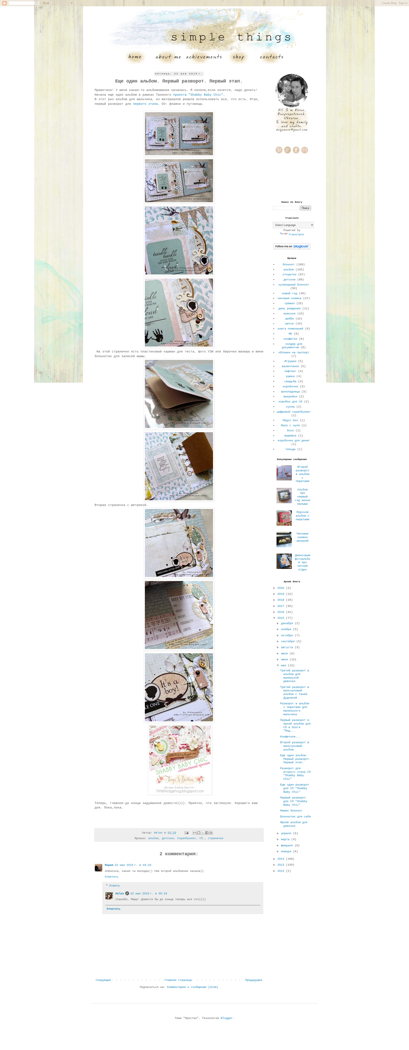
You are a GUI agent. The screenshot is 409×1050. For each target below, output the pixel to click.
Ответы (114, 885)
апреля (287, 833)
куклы (290, 406)
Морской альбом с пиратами (302, 515)
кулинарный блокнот (293, 284)
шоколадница (290, 391)
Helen (119, 893)
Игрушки (290, 361)
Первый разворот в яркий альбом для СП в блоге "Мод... (295, 725)
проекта (201, 95)
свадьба (290, 381)
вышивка (290, 435)
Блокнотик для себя (295, 816)
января (287, 851)
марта (286, 839)
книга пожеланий (290, 328)
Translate (296, 234)
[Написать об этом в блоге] (199, 833)
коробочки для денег (294, 440)
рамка (290, 376)
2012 (281, 871)
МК (290, 333)
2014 (281, 859)
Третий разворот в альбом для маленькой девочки (294, 676)
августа (288, 647)
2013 (281, 865)
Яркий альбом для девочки (293, 824)
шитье (289, 323)
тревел (289, 303)
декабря (288, 623)
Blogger (227, 1018)
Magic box (290, 420)
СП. (201, 838)
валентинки (290, 366)
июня (285, 659)
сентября (288, 641)
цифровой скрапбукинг (294, 411)
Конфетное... (290, 736)
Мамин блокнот (291, 810)
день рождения (289, 308)
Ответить (111, 876)
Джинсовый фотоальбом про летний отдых (302, 562)
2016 (281, 612)
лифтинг (290, 371)
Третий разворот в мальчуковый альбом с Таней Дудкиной (294, 692)
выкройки (290, 396)
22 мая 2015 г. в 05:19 (148, 893)
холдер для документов (292, 345)
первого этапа (145, 104)
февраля (288, 845)
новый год (289, 293)
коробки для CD (290, 401)
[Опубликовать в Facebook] (207, 833)
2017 (281, 606)
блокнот (289, 264)
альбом (153, 838)
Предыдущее (253, 980)
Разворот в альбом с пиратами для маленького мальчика (294, 709)
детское (168, 838)
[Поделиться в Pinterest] (211, 833)
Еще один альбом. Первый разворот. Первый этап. (295, 759)
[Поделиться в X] (203, 833)
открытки (289, 274)
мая (284, 665)
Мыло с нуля (290, 425)
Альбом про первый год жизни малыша (302, 497)
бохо (290, 430)
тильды (290, 449)
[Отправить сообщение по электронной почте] (186, 832)
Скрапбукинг (186, 838)
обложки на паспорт (293, 352)
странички (215, 838)
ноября (287, 629)
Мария (109, 865)
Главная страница (178, 980)
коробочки (290, 386)
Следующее (103, 980)
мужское (289, 313)
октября (288, 635)
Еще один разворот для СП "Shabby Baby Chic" (294, 788)
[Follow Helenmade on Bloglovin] (292, 248)
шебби (289, 318)
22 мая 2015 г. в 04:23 (133, 865)
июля (285, 653)
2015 (281, 618)
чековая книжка (289, 298)
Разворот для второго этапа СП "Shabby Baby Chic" (295, 774)
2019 (281, 594)
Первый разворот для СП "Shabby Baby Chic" (293, 801)
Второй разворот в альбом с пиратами (302, 474)
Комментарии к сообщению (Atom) (192, 987)
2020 (281, 588)
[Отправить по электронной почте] (195, 833)
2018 (281, 600)
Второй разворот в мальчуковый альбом (294, 746)
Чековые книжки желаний (302, 537)
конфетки (290, 339)
